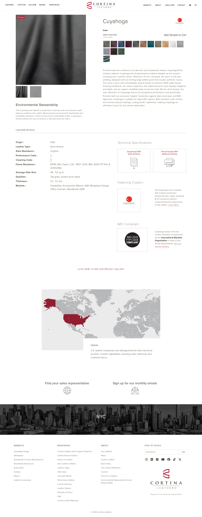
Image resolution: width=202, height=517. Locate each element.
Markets (147, 5)
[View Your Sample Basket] (190, 5)
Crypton (22, 5)
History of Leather (65, 459)
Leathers (9, 5)
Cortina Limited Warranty (68, 500)
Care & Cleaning (65, 484)
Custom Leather (108, 459)
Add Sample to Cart (175, 35)
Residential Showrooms (24, 464)
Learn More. (173, 205)
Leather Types (64, 468)
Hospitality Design (21, 451)
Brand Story (106, 464)
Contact (181, 5)
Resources (54, 5)
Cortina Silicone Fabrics (68, 455)
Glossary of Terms (65, 492)
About (158, 5)
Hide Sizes (62, 472)
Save (22, 17)
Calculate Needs (65, 476)
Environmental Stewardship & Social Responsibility (116, 481)
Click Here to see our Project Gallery (101, 269)
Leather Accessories (22, 480)
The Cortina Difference (110, 468)
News (103, 455)
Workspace (18, 455)
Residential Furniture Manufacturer (28, 459)
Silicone (32, 5)
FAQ (59, 496)
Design (42, 5)
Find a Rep (170, 5)
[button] (106, 44)
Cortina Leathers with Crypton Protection (75, 451)
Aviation (17, 472)
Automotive (19, 468)
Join (183, 452)
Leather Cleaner (64, 488)
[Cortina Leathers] (101, 5)
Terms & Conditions (109, 476)
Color (105, 30)
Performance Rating (66, 480)
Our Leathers (106, 451)
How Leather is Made (67, 464)
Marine (17, 476)
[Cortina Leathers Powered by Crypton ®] (179, 21)
